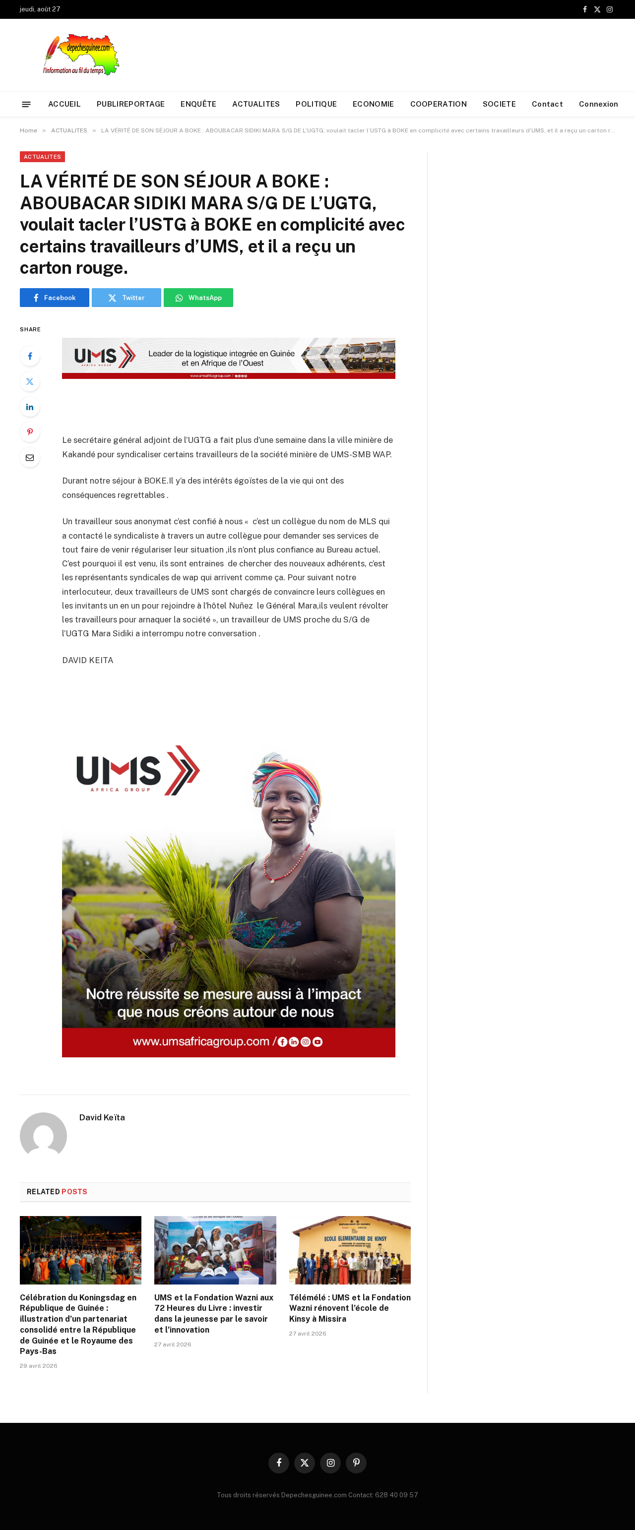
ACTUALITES (256, 104)
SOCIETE (499, 104)
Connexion (599, 104)
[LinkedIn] (30, 407)
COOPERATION (438, 104)
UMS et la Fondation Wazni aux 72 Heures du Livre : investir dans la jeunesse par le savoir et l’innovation (213, 1314)
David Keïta (102, 1117)
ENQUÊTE (198, 104)
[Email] (30, 457)
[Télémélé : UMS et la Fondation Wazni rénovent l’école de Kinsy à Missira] (350, 1250)
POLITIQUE (316, 104)
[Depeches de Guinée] (87, 55)
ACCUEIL (64, 104)
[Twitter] (30, 381)
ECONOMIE (373, 104)
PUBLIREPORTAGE (131, 104)
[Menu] (26, 104)
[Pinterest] (30, 432)
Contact (547, 104)
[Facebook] (30, 356)
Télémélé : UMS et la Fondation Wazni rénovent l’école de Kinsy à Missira (350, 1308)
